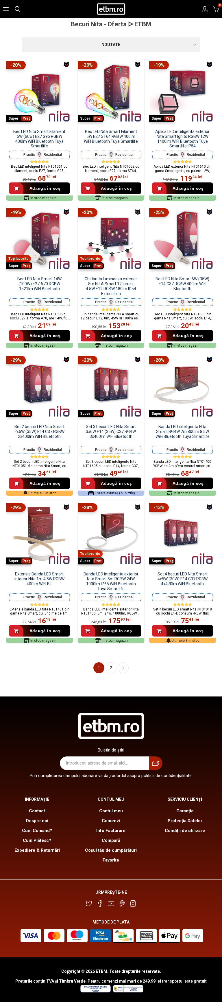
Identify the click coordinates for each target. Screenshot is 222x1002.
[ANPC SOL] (95, 991)
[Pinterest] (122, 903)
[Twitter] (89, 903)
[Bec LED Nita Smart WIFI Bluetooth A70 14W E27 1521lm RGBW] (39, 238)
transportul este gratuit (184, 981)
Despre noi (37, 820)
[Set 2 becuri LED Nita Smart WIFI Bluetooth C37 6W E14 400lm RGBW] (39, 386)
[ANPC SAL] (127, 991)
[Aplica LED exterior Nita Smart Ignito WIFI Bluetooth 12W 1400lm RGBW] (182, 91)
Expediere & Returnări (37, 850)
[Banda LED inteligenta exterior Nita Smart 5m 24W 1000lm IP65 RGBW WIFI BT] (111, 533)
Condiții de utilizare (185, 830)
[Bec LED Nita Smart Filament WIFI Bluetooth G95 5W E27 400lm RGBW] (39, 91)
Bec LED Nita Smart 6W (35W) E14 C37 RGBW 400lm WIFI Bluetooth (182, 284)
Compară (111, 840)
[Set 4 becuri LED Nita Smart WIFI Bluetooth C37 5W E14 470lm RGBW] (182, 533)
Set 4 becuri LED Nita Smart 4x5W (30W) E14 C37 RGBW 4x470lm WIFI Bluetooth (183, 579)
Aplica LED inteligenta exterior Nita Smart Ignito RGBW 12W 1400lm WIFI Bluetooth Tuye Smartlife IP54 (182, 138)
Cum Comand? (37, 830)
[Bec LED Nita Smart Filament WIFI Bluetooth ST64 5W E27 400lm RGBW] (111, 91)
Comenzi (111, 820)
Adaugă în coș (45, 188)
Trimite (155, 763)
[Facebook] (100, 903)
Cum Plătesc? (37, 840)
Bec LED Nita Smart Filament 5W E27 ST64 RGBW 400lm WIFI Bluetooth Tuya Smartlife (111, 136)
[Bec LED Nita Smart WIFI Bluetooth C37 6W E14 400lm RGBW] (182, 238)
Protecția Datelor (185, 820)
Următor (123, 667)
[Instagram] (133, 903)
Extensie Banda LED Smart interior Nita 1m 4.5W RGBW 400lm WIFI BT (39, 579)
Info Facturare (110, 830)
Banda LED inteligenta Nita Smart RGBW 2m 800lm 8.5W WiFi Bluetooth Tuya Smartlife (183, 431)
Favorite (111, 860)
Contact (37, 810)
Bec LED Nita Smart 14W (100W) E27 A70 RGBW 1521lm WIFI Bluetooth (39, 284)
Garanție (185, 810)
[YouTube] (111, 903)
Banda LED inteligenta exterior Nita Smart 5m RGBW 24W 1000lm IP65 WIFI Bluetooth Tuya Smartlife (111, 581)
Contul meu (111, 810)
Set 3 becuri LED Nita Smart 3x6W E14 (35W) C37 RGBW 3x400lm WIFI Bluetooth (111, 431)
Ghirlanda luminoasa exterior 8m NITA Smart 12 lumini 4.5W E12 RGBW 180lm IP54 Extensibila (111, 286)
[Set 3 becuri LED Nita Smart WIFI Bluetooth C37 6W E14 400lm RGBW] (111, 386)
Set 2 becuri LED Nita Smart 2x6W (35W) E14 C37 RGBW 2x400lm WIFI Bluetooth (39, 431)
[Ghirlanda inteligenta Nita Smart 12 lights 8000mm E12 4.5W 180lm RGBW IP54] (111, 238)
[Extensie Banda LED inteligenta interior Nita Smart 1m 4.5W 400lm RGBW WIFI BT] (39, 533)
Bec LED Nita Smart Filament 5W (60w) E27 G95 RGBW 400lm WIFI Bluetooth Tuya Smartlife (39, 138)
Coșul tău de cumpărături (111, 850)
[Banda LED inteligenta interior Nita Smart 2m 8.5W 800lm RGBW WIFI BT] (182, 386)
